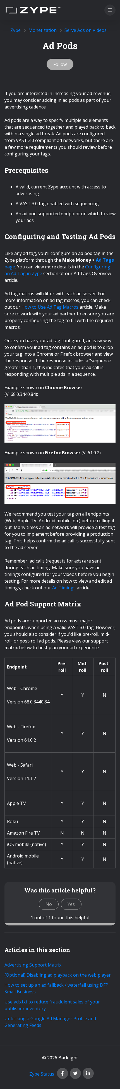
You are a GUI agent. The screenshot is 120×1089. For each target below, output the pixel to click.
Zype (15, 30)
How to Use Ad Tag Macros (49, 307)
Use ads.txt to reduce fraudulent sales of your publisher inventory (52, 1005)
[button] (110, 10)
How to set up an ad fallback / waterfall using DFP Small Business (56, 988)
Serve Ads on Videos (85, 30)
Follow (60, 64)
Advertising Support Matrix (32, 965)
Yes (71, 904)
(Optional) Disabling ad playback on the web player (57, 975)
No (48, 904)
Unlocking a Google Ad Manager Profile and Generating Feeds (50, 1021)
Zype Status (41, 1074)
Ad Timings (64, 588)
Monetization (42, 30)
